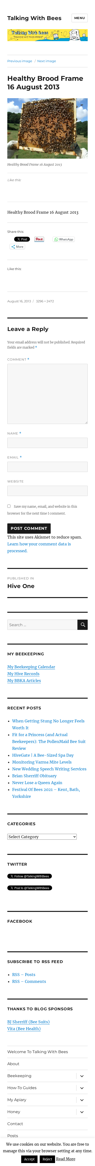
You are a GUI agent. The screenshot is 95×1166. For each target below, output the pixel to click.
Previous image (19, 61)
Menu (79, 18)
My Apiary (16, 1099)
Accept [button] (29, 1159)
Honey (13, 1111)
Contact (15, 1123)
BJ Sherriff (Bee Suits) (28, 1021)
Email (14, 457)
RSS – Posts (23, 974)
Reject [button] (47, 1159)
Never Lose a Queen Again (37, 782)
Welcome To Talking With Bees (37, 1051)
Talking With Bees (34, 18)
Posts (12, 1135)
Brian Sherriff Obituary (34, 775)
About (13, 1063)
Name (14, 433)
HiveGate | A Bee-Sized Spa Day (43, 755)
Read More (65, 1159)
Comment (18, 359)
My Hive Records (23, 673)
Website (15, 481)
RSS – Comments (29, 981)
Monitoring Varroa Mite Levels (42, 762)
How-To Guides (22, 1087)
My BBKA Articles (24, 680)
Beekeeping (19, 1075)
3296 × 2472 (45, 301)
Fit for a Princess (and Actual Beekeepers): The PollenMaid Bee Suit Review (49, 741)
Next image (46, 61)
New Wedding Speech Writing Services (49, 768)
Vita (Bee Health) (24, 1028)
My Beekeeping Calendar (31, 666)
